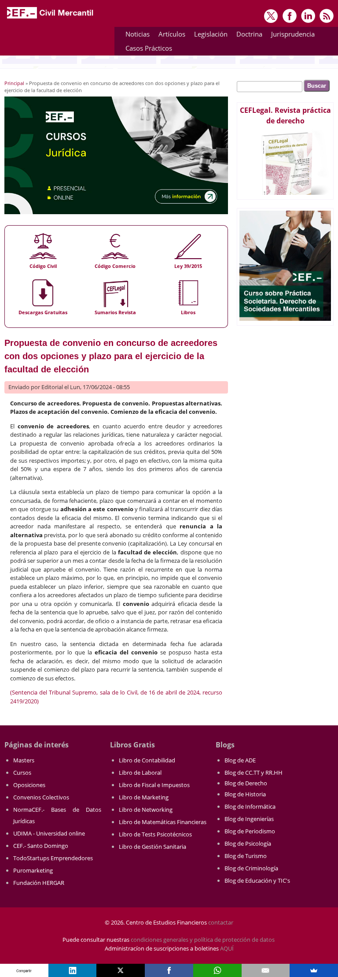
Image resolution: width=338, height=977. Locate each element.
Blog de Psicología (247, 843)
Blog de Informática (250, 806)
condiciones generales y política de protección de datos (203, 940)
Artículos (169, 35)
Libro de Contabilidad (147, 760)
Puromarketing (33, 870)
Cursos (22, 772)
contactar (220, 922)
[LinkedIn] (72, 970)
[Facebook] (169, 970)
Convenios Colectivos (41, 797)
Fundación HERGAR (38, 883)
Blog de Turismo (245, 856)
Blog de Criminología (251, 868)
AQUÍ (227, 948)
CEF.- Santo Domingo (40, 846)
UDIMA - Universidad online (49, 833)
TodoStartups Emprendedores (53, 858)
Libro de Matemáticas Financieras (162, 822)
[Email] (266, 970)
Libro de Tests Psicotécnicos (155, 834)
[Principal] (50, 18)
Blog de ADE (240, 760)
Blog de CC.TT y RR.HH (253, 772)
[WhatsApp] (217, 970)
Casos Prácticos (146, 50)
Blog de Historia (245, 794)
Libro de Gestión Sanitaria (152, 847)
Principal (14, 83)
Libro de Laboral (140, 772)
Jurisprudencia (291, 35)
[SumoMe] (314, 970)
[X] (120, 970)
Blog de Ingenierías (249, 819)
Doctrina (247, 35)
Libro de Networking (146, 810)
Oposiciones (29, 785)
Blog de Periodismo (249, 831)
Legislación (209, 35)
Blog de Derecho (245, 783)
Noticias (137, 34)
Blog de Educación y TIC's (257, 880)
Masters (23, 760)
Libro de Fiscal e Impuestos (154, 785)
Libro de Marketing (144, 797)
